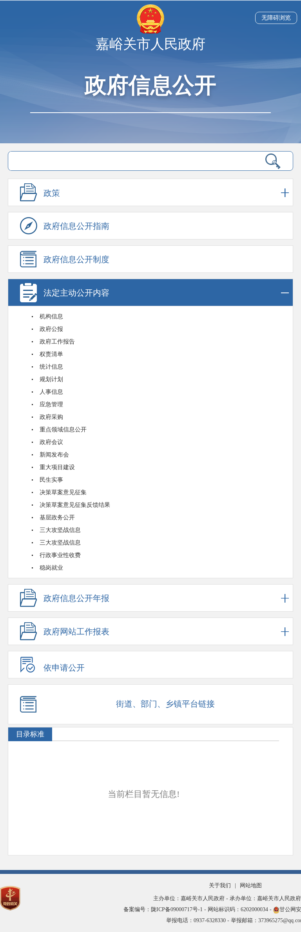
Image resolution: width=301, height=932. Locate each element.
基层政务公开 (57, 517)
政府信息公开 (150, 85)
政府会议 (51, 442)
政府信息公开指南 (76, 226)
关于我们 (220, 885)
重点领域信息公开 (63, 429)
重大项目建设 (57, 467)
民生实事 (51, 480)
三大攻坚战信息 (60, 530)
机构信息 (51, 316)
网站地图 (251, 885)
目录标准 (30, 734)
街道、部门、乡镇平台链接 (165, 704)
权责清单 (51, 354)
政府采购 (51, 417)
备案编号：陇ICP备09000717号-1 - (165, 909)
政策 (52, 193)
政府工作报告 (57, 341)
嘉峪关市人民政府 (150, 44)
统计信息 (51, 367)
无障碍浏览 (276, 18)
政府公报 (51, 329)
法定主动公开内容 (76, 293)
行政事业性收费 (60, 555)
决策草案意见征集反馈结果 (75, 505)
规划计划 (51, 379)
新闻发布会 (54, 454)
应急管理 (51, 404)
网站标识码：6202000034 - (240, 909)
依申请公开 (64, 668)
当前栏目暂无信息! (144, 794)
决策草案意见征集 (63, 492)
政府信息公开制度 (76, 259)
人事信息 (51, 392)
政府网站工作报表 (76, 631)
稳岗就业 (51, 568)
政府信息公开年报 (76, 598)
